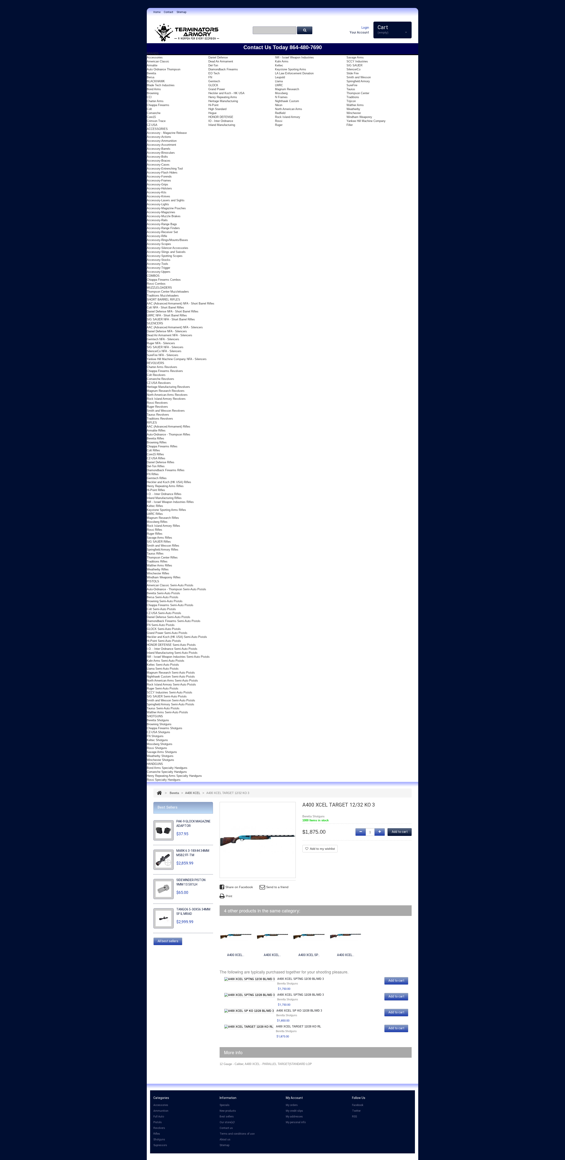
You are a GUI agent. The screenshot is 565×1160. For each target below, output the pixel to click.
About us (225, 1139)
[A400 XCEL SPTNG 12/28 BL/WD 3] (272, 935)
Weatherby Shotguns (160, 756)
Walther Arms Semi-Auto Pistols (167, 712)
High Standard (217, 109)
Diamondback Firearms (223, 69)
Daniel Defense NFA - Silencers (167, 331)
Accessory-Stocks (158, 260)
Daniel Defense (218, 57)
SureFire (352, 85)
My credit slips (294, 1110)
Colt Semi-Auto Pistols (161, 609)
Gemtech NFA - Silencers (163, 339)
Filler (350, 125)
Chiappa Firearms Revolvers (165, 371)
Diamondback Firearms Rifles (166, 470)
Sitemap (224, 1145)
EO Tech (214, 73)
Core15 (151, 117)
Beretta (151, 73)
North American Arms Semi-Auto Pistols (172, 680)
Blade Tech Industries (161, 85)
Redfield (280, 113)
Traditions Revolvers (160, 418)
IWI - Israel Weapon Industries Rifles (170, 502)
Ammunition (160, 1110)
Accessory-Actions (159, 136)
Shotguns (159, 1139)
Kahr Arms (281, 61)
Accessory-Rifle (157, 236)
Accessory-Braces (158, 160)
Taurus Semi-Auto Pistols (163, 708)
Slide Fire (353, 73)
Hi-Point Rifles (156, 490)
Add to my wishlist (322, 848)
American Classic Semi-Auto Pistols (170, 585)
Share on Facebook (239, 887)
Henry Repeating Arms (222, 97)
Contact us (226, 1128)
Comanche (153, 113)
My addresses (294, 1116)
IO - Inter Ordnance (220, 121)
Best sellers (227, 1116)
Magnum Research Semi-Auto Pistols (171, 672)
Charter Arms (155, 101)
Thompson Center (358, 93)
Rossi (278, 121)
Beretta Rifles (155, 438)
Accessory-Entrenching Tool (165, 168)
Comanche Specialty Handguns (167, 771)
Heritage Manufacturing (223, 101)
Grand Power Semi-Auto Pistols (167, 633)
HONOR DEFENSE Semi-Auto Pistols (171, 644)
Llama (279, 81)
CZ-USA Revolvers (159, 383)
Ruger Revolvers (157, 406)
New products (228, 1110)
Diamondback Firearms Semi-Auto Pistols (173, 621)
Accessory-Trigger (158, 267)
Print (229, 896)
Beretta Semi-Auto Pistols (163, 593)
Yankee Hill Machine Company (366, 121)
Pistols (157, 1122)
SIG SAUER (354, 65)
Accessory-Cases (158, 164)
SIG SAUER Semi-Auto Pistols (167, 696)
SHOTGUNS (155, 716)
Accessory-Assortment (161, 144)
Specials (225, 1105)
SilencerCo (353, 69)
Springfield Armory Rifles (162, 549)
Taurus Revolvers (158, 414)
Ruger (278, 125)
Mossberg (281, 93)
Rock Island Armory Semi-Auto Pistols (171, 684)
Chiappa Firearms (158, 105)
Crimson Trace (156, 121)
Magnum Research (287, 89)
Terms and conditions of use (237, 1133)
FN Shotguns (155, 736)
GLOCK (213, 85)
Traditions (353, 97)
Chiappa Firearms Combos (164, 279)
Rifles (156, 1133)
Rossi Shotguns (157, 748)
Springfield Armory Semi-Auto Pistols (170, 704)
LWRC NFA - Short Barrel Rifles (167, 315)
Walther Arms (355, 105)
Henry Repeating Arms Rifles (165, 486)
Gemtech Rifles (157, 478)
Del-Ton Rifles (156, 466)
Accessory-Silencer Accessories (167, 248)
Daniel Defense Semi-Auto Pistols (168, 617)
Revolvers (159, 1128)
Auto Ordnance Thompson (163, 69)
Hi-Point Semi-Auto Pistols (164, 641)
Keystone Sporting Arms (290, 69)
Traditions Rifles (157, 561)
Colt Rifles (153, 450)
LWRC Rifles (155, 514)
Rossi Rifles (154, 529)
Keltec (279, 65)
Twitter (356, 1110)
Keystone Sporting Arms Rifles (166, 510)
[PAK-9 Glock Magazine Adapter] (163, 830)
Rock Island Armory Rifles (163, 525)
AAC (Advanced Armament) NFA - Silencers (175, 327)
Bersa (150, 77)
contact (168, 12)
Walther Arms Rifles (159, 565)
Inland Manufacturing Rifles (164, 498)
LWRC (279, 85)
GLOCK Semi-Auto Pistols (164, 629)
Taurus (351, 89)
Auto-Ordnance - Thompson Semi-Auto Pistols (176, 589)
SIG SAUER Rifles (159, 541)
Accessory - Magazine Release (167, 132)
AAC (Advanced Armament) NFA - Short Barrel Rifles (180, 303)
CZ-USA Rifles (156, 458)
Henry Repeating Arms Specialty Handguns (174, 775)
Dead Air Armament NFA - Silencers (169, 335)
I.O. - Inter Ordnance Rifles (164, 494)
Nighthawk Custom (287, 101)
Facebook (357, 1105)
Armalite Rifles (156, 430)
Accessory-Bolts (157, 156)
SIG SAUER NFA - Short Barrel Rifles (171, 319)
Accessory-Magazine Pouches (166, 208)
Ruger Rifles (154, 533)
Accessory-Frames (159, 180)
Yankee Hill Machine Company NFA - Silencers (177, 359)
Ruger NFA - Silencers (161, 343)
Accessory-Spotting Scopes (165, 256)
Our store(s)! (227, 1122)
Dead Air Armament (220, 61)
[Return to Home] (159, 793)
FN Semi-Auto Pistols (161, 625)
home (156, 12)
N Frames (281, 97)
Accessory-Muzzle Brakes (164, 216)
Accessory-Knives (158, 196)
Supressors (160, 1145)
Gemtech (214, 81)
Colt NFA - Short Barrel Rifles (165, 307)
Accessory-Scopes (159, 244)
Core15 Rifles (155, 454)
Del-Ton (213, 65)
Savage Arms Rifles (159, 537)
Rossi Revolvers (157, 402)
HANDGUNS (155, 764)
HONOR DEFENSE (220, 117)
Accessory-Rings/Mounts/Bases (167, 240)
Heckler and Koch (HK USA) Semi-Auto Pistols (177, 637)
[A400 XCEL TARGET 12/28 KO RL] (345, 935)
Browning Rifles (157, 442)
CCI (149, 97)
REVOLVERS (155, 363)
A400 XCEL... (235, 955)
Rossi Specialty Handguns (164, 779)
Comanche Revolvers (160, 379)
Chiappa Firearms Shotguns (164, 728)
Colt (149, 109)
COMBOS (153, 275)
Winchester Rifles (158, 573)
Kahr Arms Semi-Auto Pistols (165, 660)
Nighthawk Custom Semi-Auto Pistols (171, 676)
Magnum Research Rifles (163, 517)
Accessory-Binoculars (161, 152)
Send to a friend (277, 887)
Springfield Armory (358, 81)
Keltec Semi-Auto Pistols (163, 664)
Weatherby (353, 109)
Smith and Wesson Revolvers (166, 410)
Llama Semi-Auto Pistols (163, 668)
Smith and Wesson (359, 77)
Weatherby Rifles (158, 569)
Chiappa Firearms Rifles (162, 446)
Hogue (212, 113)
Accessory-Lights (158, 204)
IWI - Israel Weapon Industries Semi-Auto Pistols (178, 656)
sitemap (181, 12)
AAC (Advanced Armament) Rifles (168, 426)
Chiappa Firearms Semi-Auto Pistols (170, 605)
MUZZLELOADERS (159, 287)
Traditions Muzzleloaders (163, 295)
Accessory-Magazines (161, 212)
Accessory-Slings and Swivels (166, 252)
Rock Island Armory (287, 117)
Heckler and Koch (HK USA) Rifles (169, 482)
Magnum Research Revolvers (166, 390)
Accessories (155, 57)
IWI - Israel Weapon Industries (294, 57)
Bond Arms (154, 89)
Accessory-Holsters (159, 188)
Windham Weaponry (359, 117)
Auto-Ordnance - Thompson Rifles (168, 434)
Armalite (152, 65)
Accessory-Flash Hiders (162, 172)
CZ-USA (152, 125)
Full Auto (158, 1116)
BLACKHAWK (156, 81)
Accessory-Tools (157, 263)
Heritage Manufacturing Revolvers (168, 387)
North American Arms (288, 109)
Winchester (354, 113)
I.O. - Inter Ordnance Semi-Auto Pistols (172, 648)
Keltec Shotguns (157, 740)
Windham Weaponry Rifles (164, 577)
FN (210, 77)
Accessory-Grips (157, 184)
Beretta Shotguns (158, 720)
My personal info (296, 1122)
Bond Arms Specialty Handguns (167, 768)
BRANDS (153, 53)
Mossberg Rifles (157, 521)
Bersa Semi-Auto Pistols (162, 597)
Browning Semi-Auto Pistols (165, 601)
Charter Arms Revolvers (162, 367)
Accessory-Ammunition (162, 140)
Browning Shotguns (159, 724)
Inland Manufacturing (221, 125)
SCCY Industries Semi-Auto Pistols (169, 692)
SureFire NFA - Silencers (162, 355)
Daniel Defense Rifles (160, 462)
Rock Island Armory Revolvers (166, 398)
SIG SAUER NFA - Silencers (165, 347)
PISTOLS (153, 581)
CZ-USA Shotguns (158, 732)
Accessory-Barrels (158, 148)
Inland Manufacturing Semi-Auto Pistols (172, 652)
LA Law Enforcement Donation (294, 73)
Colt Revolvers (156, 375)
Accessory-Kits (156, 192)
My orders (292, 1105)
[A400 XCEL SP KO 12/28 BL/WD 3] (309, 935)
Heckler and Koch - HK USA (226, 93)
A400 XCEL (192, 793)
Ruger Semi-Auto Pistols (162, 688)
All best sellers (168, 941)
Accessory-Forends (159, 176)
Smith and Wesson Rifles (163, 545)
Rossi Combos (156, 283)
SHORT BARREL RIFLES (163, 299)
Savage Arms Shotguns (162, 752)
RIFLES (152, 422)
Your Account (359, 32)
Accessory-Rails (157, 220)
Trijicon (351, 101)
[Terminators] (186, 32)
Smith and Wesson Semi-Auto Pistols (171, 700)
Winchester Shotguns (160, 760)
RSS (354, 1116)
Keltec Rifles (155, 506)
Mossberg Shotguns (159, 744)
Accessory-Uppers (158, 271)
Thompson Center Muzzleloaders (168, 291)
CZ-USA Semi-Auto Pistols (164, 613)
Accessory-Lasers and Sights (166, 200)
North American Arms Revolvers (167, 394)
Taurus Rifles (155, 553)
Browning (152, 93)
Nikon (278, 105)
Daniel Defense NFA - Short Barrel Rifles (172, 311)
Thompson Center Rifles (162, 557)
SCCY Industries (357, 61)
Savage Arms (355, 57)
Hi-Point (213, 105)
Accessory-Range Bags (162, 224)
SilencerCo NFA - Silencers (164, 351)
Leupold (280, 77)
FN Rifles (153, 474)
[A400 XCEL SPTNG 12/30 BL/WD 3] (235, 935)
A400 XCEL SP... (309, 955)
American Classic (158, 61)
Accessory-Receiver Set (162, 232)
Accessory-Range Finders (163, 228)
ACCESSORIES (157, 129)
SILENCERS (155, 323)
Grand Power (216, 89)
